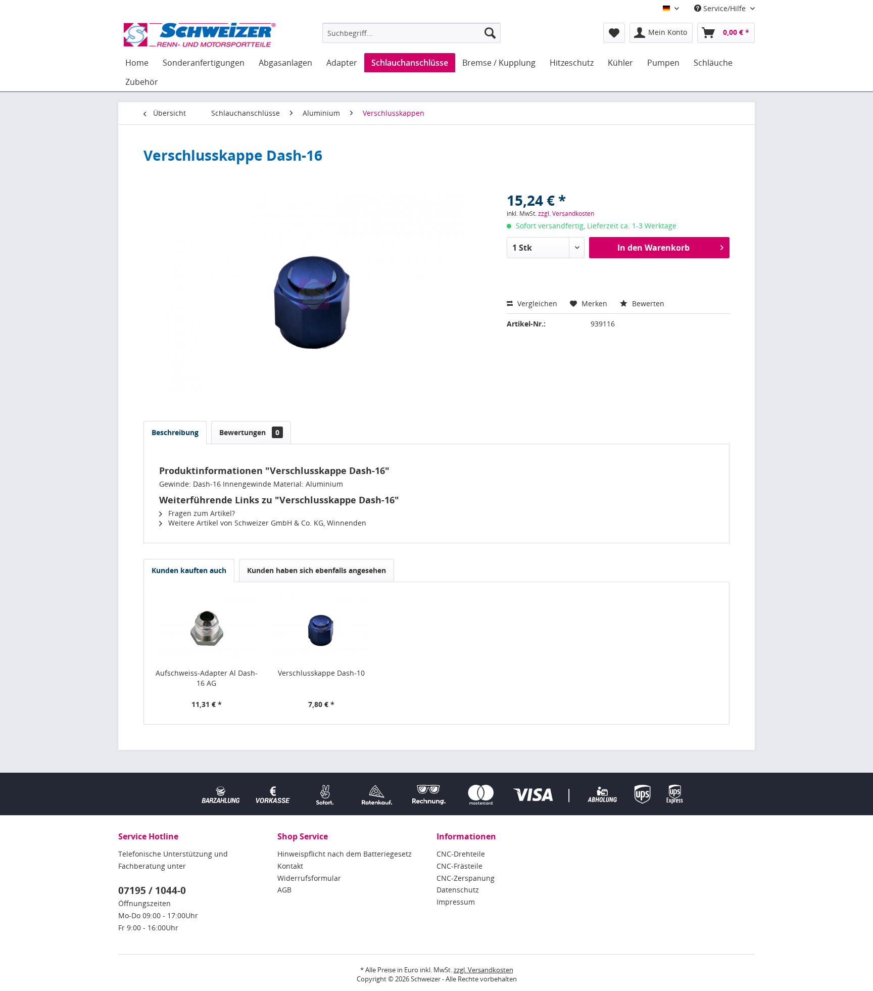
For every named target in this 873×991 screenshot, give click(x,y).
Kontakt (290, 866)
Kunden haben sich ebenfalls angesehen (316, 570)
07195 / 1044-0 (152, 890)
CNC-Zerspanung (466, 878)
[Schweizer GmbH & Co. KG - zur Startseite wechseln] (199, 35)
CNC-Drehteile (461, 854)
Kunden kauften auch (189, 570)
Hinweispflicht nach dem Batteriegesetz (344, 854)
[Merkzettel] (614, 33)
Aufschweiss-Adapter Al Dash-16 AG (207, 678)
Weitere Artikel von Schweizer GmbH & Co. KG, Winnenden (266, 523)
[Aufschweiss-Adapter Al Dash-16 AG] (206, 627)
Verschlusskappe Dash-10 (321, 673)
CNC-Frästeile (459, 866)
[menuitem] (411, 33)
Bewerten (647, 303)
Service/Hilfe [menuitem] (724, 8)
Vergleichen (536, 303)
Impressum (456, 902)
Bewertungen (249, 432)
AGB (284, 889)
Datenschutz (458, 889)
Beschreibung (175, 432)
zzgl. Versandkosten (566, 213)
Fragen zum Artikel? (200, 513)
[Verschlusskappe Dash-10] (321, 627)
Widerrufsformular (309, 878)
